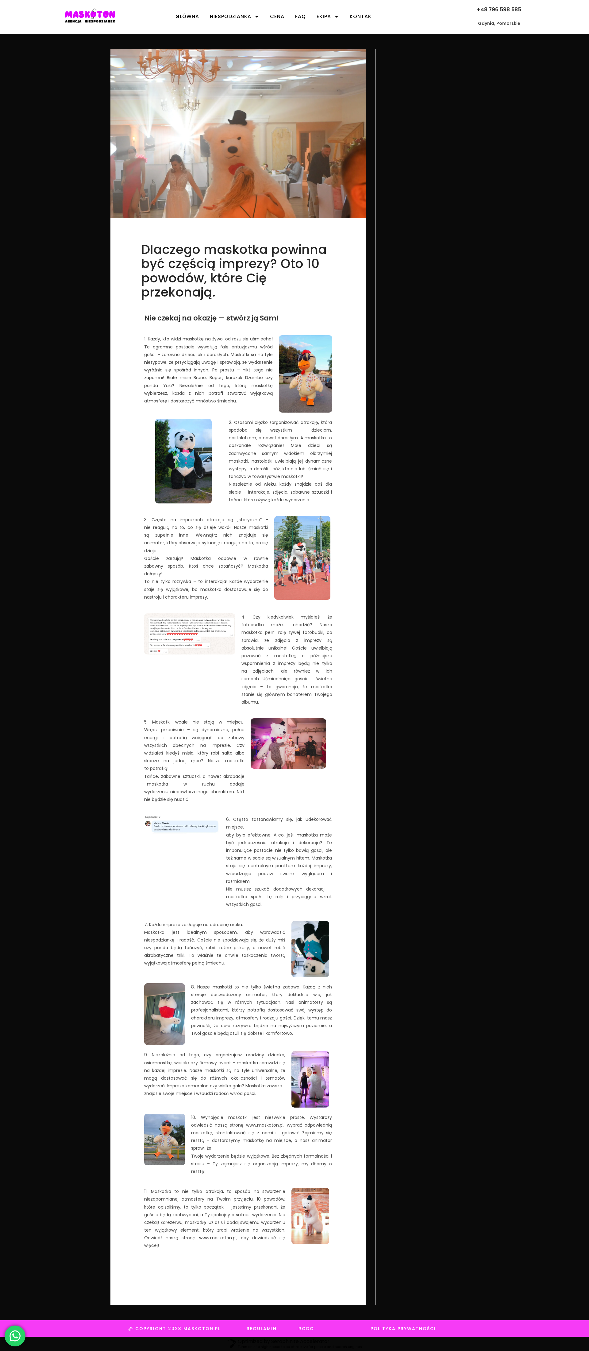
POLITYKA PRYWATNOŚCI (403, 1329)
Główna (187, 16)
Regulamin (262, 1329)
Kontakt (362, 16)
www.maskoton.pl (218, 1238)
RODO (306, 1329)
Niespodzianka (230, 16)
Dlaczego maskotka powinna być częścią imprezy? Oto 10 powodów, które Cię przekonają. (234, 271)
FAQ (300, 16)
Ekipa (324, 16)
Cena (277, 16)
